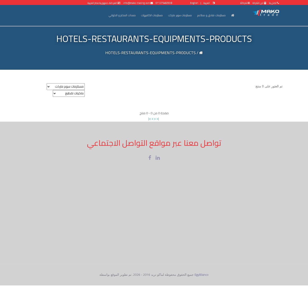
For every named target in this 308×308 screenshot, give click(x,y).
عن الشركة (258, 2)
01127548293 (163, 2)
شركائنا (244, 2)
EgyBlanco (202, 275)
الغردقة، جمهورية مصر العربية (102, 2)
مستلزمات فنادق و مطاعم (211, 15)
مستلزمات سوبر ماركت (180, 15)
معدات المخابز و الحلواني (122, 15)
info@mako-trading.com (136, 2)
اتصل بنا (273, 2)
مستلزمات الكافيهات (152, 15)
